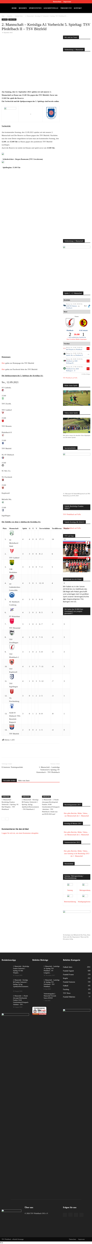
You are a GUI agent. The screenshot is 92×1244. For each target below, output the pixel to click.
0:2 (85, 306)
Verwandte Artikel (9, 780)
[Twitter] (84, 1)
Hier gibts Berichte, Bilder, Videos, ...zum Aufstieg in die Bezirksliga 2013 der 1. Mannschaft (77, 853)
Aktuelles (9, 16)
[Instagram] (80, 1)
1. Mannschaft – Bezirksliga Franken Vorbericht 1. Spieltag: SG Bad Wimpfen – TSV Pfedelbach (10, 804)
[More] (46, 42)
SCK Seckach (83, 330)
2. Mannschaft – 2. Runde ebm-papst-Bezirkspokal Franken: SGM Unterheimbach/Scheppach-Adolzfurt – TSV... (21, 1000)
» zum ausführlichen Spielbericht (77, 337)
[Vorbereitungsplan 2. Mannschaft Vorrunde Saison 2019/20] (37, 996)
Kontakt (78, 8)
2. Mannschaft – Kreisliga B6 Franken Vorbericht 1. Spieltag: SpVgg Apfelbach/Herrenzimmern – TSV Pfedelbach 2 (30, 804)
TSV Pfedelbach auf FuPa (70, 377)
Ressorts (23, 8)
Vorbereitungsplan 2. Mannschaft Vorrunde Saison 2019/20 (50, 996)
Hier (3, 363)
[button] (87, 8)
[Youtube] (88, 1)
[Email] (35, 42)
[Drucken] (40, 42)
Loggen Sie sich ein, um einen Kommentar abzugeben (20, 833)
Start (3, 16)
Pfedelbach (69, 308)
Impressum (67, 2)
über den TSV (66, 8)
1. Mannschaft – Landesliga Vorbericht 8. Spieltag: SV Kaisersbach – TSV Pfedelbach (48, 769)
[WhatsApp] (29, 42)
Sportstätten (35, 8)
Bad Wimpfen (70, 349)
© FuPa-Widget (86, 374)
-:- (88, 354)
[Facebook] (76, 1)
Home (14, 8)
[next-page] (7, 818)
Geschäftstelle (51, 8)
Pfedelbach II (79, 355)
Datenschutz (57, 2)
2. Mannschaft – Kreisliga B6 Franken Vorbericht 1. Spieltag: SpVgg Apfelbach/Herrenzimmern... (21, 984)
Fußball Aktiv (19, 16)
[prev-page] (3, 818)
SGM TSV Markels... (72, 306)
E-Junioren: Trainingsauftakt (12, 767)
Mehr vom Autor (24, 780)
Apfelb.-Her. (69, 355)
